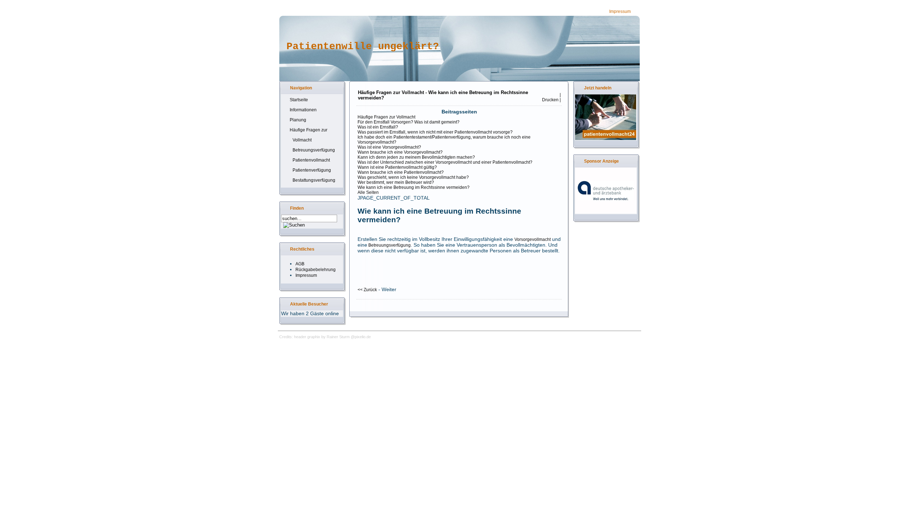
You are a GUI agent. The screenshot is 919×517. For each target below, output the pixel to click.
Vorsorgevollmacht (532, 239)
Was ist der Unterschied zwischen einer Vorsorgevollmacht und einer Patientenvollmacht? (445, 162)
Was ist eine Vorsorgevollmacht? (389, 147)
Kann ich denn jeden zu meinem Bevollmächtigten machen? (416, 157)
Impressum (620, 11)
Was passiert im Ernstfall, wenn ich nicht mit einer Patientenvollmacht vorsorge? (435, 132)
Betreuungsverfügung (389, 245)
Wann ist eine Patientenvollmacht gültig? (397, 167)
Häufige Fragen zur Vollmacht (386, 117)
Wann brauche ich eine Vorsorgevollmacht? (400, 152)
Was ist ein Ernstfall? (378, 127)
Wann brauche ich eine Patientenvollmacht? (401, 172)
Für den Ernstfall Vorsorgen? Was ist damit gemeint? (409, 122)
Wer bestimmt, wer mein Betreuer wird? (396, 182)
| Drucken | (551, 97)
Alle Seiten (368, 192)
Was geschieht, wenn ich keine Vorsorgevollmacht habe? (413, 177)
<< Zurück (367, 289)
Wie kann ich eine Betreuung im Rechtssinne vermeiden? (414, 187)
